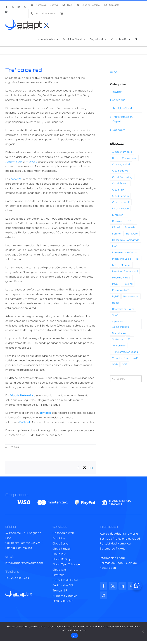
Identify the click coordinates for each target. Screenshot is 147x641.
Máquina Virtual (121, 277)
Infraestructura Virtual (125, 252)
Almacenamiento (122, 151)
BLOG (113, 72)
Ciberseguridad (121, 164)
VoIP (135, 358)
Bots (114, 157)
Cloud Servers (120, 195)
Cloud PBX (118, 189)
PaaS (115, 283)
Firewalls (130, 227)
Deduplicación (120, 208)
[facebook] (103, 586)
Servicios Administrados (120, 324)
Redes (115, 302)
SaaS (115, 315)
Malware (126, 264)
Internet (117, 91)
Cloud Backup (120, 170)
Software (117, 339)
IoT (137, 258)
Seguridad (118, 100)
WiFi (124, 364)
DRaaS (116, 227)
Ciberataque (129, 157)
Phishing (127, 283)
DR (129, 220)
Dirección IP (119, 214)
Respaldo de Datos (123, 308)
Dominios (117, 220)
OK (74, 635)
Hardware (132, 233)
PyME (115, 296)
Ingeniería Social (121, 258)
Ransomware (130, 296)
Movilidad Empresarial (125, 271)
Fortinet (117, 233)
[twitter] (113, 586)
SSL (130, 339)
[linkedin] (122, 586)
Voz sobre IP (120, 130)
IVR (114, 264)
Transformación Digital (122, 119)
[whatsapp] (131, 586)
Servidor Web (120, 332)
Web (115, 364)
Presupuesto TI (120, 290)
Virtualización (120, 358)
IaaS (114, 246)
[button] (136, 39)
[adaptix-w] (18, 592)
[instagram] (103, 595)
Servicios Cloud (122, 108)
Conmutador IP (121, 202)
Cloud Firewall (120, 183)
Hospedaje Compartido (125, 239)
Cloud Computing (122, 177)
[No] (142, 631)
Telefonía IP (118, 345)
